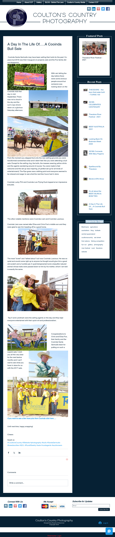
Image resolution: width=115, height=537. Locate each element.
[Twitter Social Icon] (103, 9)
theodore (99, 248)
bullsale (97, 230)
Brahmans (85, 227)
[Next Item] (103, 48)
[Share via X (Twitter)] (14, 453)
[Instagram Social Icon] (89, 9)
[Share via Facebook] (8, 453)
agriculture (94, 227)
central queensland (88, 234)
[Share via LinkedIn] (19, 453)
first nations (86, 241)
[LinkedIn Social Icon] (93, 9)
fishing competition (97, 241)
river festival (86, 248)
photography (98, 244)
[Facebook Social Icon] (108, 9)
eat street (97, 237)
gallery (90, 244)
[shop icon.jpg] (98, 9)
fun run (84, 244)
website (84, 252)
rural (93, 248)
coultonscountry (87, 237)
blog (92, 230)
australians (85, 230)
